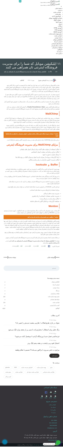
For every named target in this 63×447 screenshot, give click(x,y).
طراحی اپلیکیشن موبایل (55, 18)
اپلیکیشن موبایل (57, 39)
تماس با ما (59, 53)
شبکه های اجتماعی (56, 43)
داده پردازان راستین (54, 243)
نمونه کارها (59, 22)
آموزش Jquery (57, 32)
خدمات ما (53, 407)
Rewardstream (36, 107)
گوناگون (59, 49)
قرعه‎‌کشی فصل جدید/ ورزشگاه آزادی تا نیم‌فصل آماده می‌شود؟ (37, 336)
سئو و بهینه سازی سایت (55, 34)
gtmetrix (7, 367)
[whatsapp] (58, 442)
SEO (15, 367)
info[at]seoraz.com (52, 428)
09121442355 (53, 425)
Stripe (43, 107)
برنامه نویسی (58, 37)
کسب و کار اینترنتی (56, 45)
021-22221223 (53, 423)
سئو (51, 367)
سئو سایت (58, 14)
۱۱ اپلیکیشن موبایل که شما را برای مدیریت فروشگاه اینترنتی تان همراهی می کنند (34, 241)
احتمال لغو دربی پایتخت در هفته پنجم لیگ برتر (43, 343)
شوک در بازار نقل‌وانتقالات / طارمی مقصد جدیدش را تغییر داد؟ (37, 323)
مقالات (60, 26)
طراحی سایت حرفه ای (33, 372)
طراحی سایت (57, 12)
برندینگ (57, 290)
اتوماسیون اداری (56, 16)
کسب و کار (8, 376)
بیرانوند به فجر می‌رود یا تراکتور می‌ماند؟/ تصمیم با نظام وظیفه (37, 350)
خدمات (60, 10)
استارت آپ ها (58, 41)
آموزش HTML (58, 28)
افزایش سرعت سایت (26, 367)
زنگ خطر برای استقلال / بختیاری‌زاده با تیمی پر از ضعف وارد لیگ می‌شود (33, 330)
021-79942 (54, 420)
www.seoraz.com (52, 440)
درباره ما (59, 51)
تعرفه (60, 24)
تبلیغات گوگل (57, 20)
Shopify (29, 107)
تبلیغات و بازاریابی (57, 47)
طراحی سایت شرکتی (48, 372)
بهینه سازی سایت (41, 367)
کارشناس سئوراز (42, 80)
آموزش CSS (58, 30)
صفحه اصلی (58, 8)
